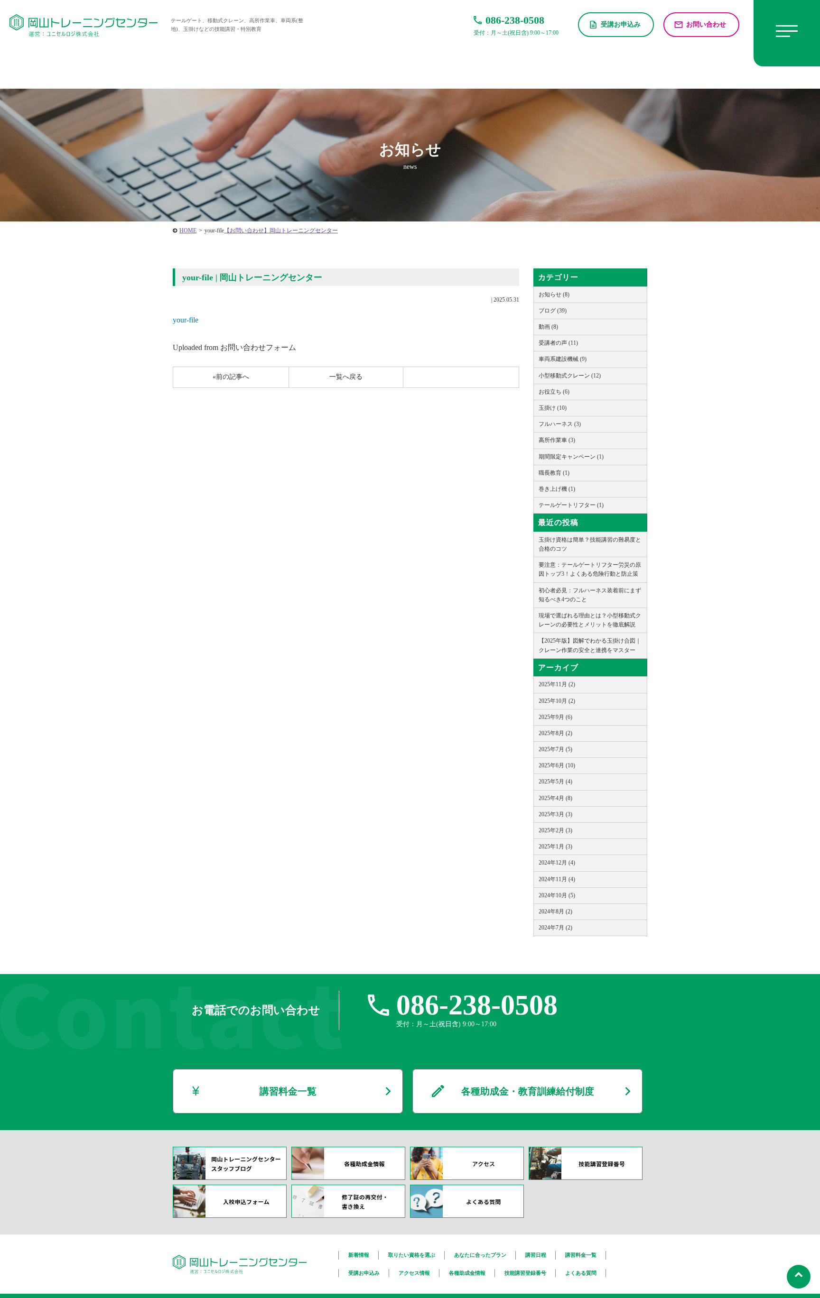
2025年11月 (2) (557, 684)
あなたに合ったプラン (480, 1255)
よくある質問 (580, 1273)
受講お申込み (621, 24)
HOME (187, 230)
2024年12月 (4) (557, 862)
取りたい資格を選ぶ (411, 1255)
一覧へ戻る (346, 376)
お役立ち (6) (554, 391)
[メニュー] (787, 33)
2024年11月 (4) (557, 879)
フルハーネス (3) (560, 424)
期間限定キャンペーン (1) (571, 456)
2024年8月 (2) (555, 911)
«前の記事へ (231, 376)
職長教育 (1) (554, 472)
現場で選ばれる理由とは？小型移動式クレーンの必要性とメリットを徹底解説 (590, 620)
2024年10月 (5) (557, 895)
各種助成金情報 (467, 1273)
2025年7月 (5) (555, 749)
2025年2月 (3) (555, 830)
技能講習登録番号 (525, 1273)
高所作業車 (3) (557, 440)
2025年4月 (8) (555, 798)
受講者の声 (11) (558, 343)
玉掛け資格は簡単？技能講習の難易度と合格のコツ (590, 544)
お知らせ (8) (554, 294)
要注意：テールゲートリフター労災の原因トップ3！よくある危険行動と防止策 (590, 569)
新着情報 (358, 1255)
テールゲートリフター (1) (571, 505)
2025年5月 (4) (555, 781)
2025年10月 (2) (557, 701)
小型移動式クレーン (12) (570, 375)
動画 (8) (548, 326)
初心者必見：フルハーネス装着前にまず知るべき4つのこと (590, 595)
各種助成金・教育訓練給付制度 (527, 1091)
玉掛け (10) (553, 408)
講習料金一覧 (288, 1091)
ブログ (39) (553, 310)
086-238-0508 (477, 1005)
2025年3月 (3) (555, 814)
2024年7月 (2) (555, 927)
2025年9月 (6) (555, 717)
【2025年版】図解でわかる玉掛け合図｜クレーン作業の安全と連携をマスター (590, 645)
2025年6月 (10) (557, 765)
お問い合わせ (706, 24)
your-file (185, 320)
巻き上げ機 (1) (557, 489)
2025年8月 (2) (555, 733)
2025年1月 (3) (555, 846)
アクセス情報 (414, 1273)
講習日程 (535, 1255)
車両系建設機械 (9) (563, 359)
